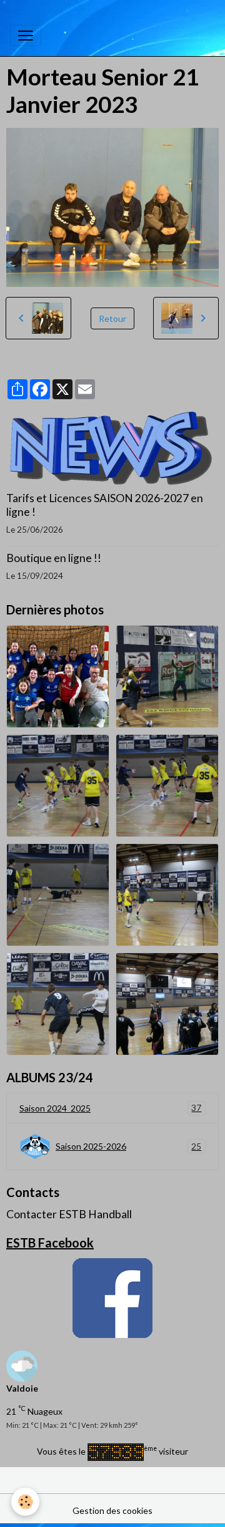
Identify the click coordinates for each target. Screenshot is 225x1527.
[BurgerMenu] (25, 35)
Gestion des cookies (112, 1510)
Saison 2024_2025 (110, 1107)
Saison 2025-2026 (128, 1146)
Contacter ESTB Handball (69, 1214)
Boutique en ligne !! (53, 558)
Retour (112, 318)
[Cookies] (25, 1502)
